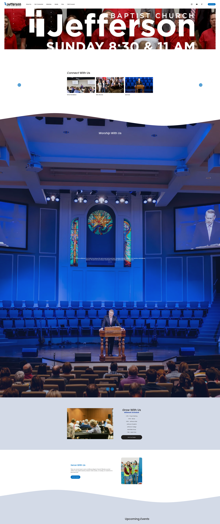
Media (56, 4)
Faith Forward (71, 4)
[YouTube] (197, 4)
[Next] (200, 85)
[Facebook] (202, 4)
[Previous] (19, 85)
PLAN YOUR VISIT (211, 4)
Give (62, 4)
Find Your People (132, 437)
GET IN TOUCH (75, 477)
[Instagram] (192, 4)
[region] (110, 86)
